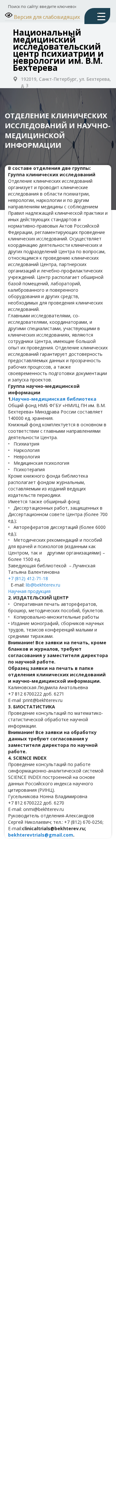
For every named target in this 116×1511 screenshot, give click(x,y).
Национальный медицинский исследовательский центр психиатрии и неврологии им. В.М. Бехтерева (58, 50)
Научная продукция (29, 591)
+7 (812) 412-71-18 (28, 578)
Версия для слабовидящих (46, 17)
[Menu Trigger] (97, 16)
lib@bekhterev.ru (43, 585)
